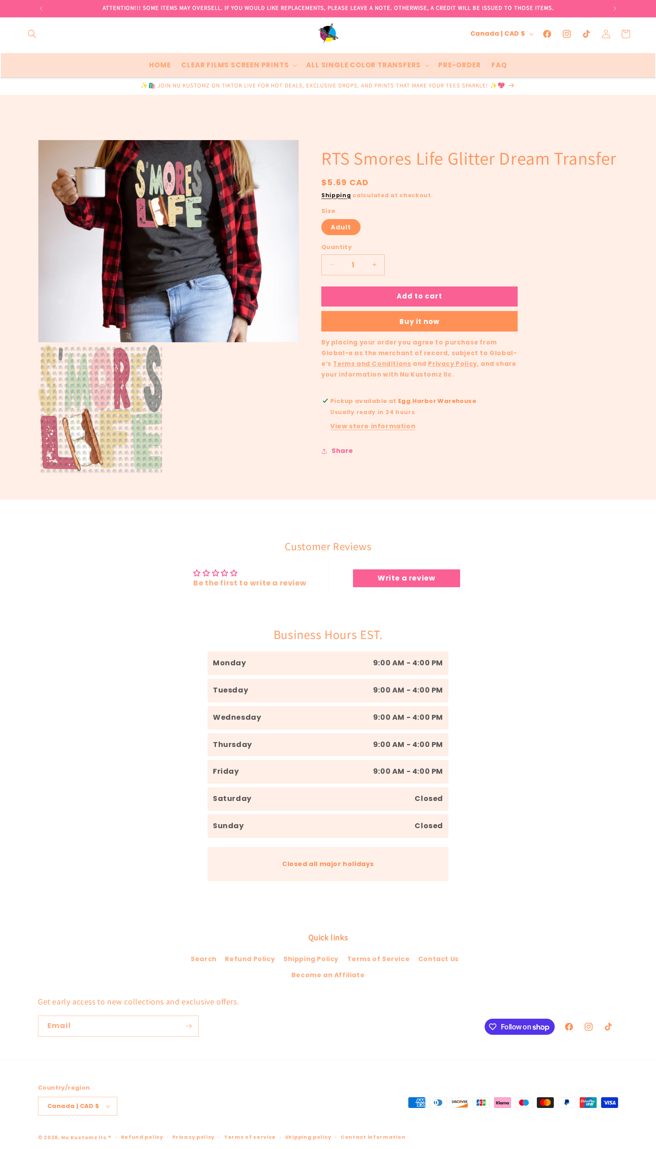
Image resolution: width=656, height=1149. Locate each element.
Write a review (406, 578)
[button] (32, 34)
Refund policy (142, 1137)
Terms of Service (378, 958)
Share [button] (342, 450)
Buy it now (419, 321)
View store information (372, 426)
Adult (341, 227)
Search (204, 958)
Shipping (336, 195)
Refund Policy (250, 958)
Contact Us (438, 958)
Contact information (372, 1137)
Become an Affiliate (328, 975)
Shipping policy (308, 1137)
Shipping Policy (311, 958)
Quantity (336, 247)
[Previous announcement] (41, 8)
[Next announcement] (615, 8)
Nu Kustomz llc (84, 1137)
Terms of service (250, 1137)
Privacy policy (193, 1137)
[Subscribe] (188, 1026)
